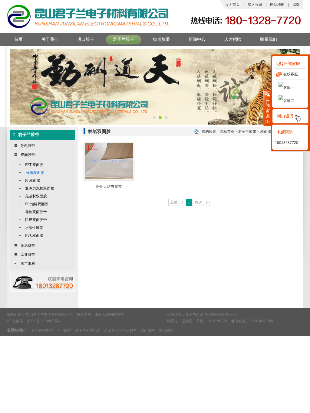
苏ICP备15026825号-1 (44, 321)
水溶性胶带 (34, 228)
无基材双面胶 (36, 196)
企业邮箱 (64, 330)
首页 (18, 39)
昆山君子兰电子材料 (120, 330)
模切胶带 (161, 39)
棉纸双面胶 (35, 173)
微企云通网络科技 (109, 314)
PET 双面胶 (34, 165)
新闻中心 (197, 39)
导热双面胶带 (36, 212)
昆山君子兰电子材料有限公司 (49, 314)
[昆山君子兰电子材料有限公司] (88, 27)
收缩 (267, 108)
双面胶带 (28, 155)
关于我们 (49, 39)
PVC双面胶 (34, 235)
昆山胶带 (147, 330)
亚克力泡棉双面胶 (39, 188)
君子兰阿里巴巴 (88, 330)
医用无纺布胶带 (109, 186)
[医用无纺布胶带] (109, 179)
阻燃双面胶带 (36, 220)
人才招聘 (232, 39)
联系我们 (268, 39)
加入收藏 (255, 4)
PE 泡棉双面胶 (36, 204)
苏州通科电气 (42, 330)
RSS (295, 4)
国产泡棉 (28, 264)
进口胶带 (85, 39)
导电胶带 (28, 146)
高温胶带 (28, 245)
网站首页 (227, 131)
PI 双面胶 (32, 180)
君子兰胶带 (123, 39)
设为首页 (232, 4)
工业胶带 (28, 254)
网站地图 (277, 4)
